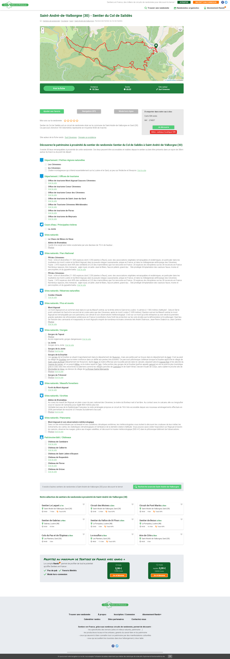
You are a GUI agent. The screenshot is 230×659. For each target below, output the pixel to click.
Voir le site (141, 170)
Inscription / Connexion (124, 614)
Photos (51, 247)
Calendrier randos (92, 619)
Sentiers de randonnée (51, 21)
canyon (152, 364)
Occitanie (64, 21)
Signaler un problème (87, 137)
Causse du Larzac (55, 364)
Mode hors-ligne (126, 111)
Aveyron (116, 357)
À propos (184, 2)
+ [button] (42, 29)
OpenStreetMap (171, 80)
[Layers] (180, 29)
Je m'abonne (118, 575)
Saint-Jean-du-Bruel (56, 362)
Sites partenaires (116, 619)
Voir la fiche (59, 88)
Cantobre (117, 367)
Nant (96, 362)
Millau (77, 364)
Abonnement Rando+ (151, 614)
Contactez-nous (139, 619)
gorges (55, 357)
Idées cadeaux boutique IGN (163, 132)
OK (170, 656)
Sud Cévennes (164, 89)
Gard (71, 21)
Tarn (100, 364)
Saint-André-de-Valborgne (84, 21)
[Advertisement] (112, 101)
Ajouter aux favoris (51, 111)
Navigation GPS (89, 111)
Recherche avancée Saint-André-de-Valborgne (158, 487)
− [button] (42, 32)
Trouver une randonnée (158, 8)
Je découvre (163, 127)
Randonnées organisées (188, 8)
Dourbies (62, 359)
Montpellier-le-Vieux (56, 369)
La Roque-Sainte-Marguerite (97, 369)
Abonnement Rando (216, 8)
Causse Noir (164, 362)
